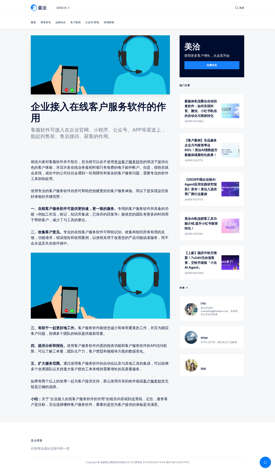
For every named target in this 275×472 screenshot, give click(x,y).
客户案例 (75, 22)
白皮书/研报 (92, 22)
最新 (33, 22)
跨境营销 (109, 22)
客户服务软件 (154, 381)
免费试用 (212, 65)
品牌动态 (61, 22)
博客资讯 (46, 22)
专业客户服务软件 (128, 162)
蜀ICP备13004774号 (177, 462)
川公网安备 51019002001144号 (147, 462)
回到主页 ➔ (63, 7)
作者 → (184, 287)
